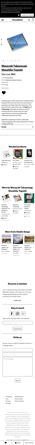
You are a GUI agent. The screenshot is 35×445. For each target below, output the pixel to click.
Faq (7, 399)
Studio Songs (9, 77)
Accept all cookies (27, 15)
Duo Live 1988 (5, 251)
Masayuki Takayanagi (14, 65)
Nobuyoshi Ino (5, 208)
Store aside (18, 399)
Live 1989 (15, 253)
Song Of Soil (27, 210)
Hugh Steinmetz (6, 160)
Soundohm (17, 20)
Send (18, 381)
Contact (8, 403)
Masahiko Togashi (12, 69)
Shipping (9, 396)
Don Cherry (16, 160)
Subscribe (17, 329)
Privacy (8, 401)
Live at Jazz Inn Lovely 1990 (5, 215)
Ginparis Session (17, 208)
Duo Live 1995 (28, 251)
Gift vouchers (19, 401)
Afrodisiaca (4, 162)
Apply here (17, 300)
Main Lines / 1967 (29, 164)
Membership (19, 396)
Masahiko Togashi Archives (14, 80)
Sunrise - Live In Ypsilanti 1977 (17, 163)
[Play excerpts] (3, 61)
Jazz (6, 84)
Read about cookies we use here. (10, 12)
